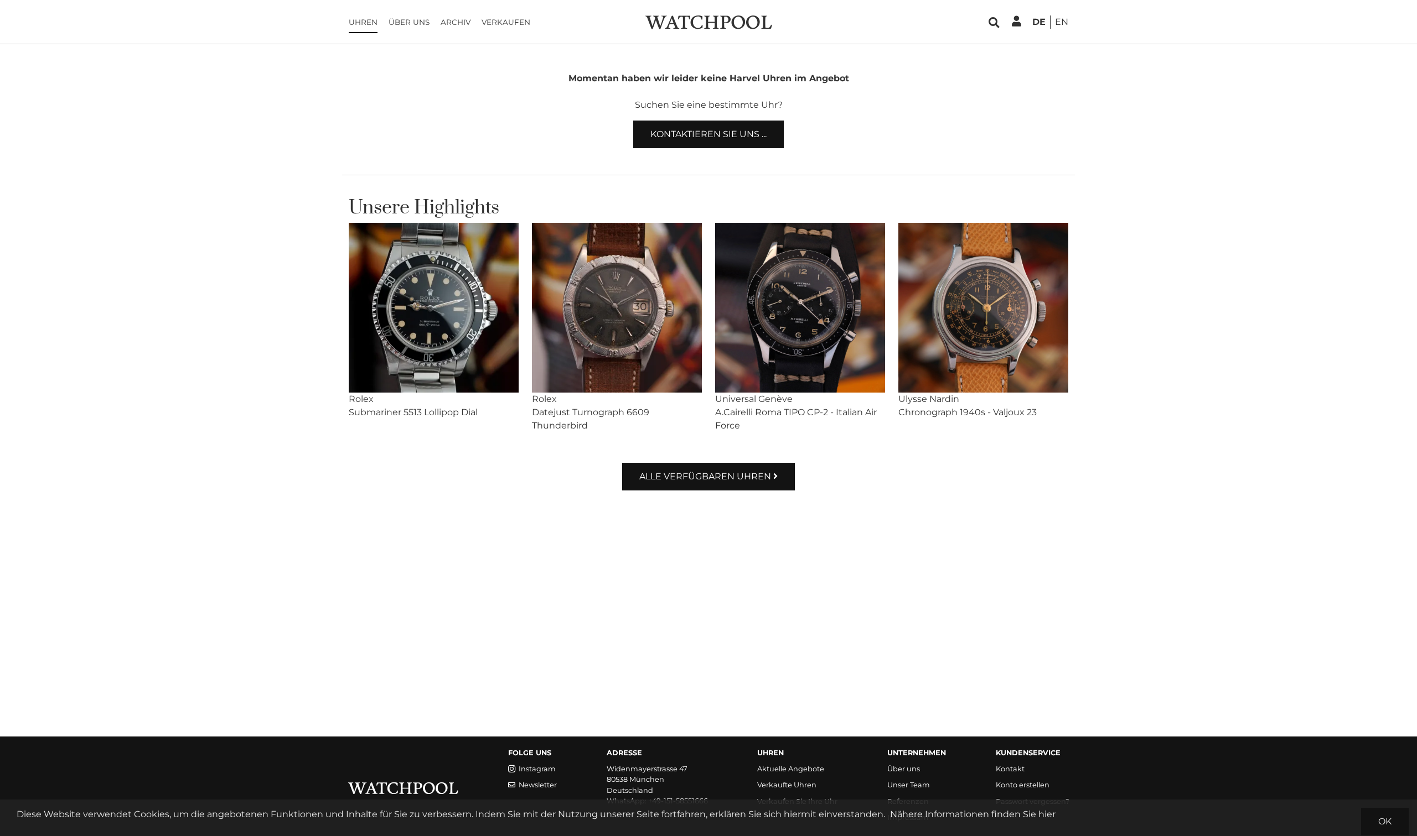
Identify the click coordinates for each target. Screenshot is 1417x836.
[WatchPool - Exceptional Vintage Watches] (708, 21)
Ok (1385, 821)
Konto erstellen (1022, 785)
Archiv (455, 22)
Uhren (363, 22)
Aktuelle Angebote (790, 769)
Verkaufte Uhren (786, 785)
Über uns (409, 22)
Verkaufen (506, 22)
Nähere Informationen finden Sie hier (973, 814)
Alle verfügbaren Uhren (706, 476)
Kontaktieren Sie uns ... (708, 134)
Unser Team (908, 785)
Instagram (537, 769)
